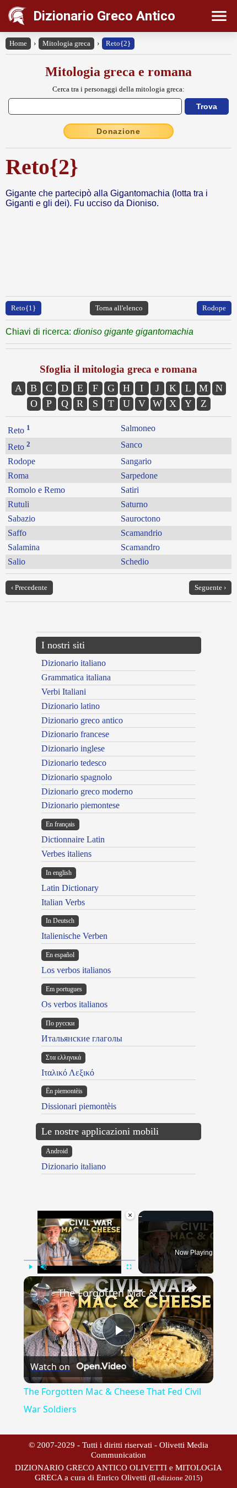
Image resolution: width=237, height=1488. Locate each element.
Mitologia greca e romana (118, 72)
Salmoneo (138, 428)
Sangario (136, 461)
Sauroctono (140, 518)
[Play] (30, 1267)
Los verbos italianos (76, 970)
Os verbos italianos (74, 1004)
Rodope (214, 308)
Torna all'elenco (119, 308)
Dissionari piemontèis (78, 1106)
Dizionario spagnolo (76, 777)
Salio (16, 561)
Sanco (131, 444)
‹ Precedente (29, 587)
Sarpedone (139, 475)
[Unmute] (43, 1267)
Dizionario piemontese (80, 805)
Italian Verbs (63, 902)
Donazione (118, 131)
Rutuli (18, 504)
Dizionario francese (75, 734)
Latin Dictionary (70, 888)
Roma (18, 475)
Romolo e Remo (36, 490)
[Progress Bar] (80, 1260)
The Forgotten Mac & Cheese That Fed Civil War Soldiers (117, 1292)
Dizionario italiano (73, 663)
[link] (41, 1294)
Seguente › (210, 587)
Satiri (130, 490)
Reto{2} (118, 43)
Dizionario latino (70, 706)
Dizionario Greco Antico (104, 16)
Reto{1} (23, 308)
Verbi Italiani (63, 691)
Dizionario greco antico (82, 720)
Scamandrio (141, 533)
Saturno (134, 504)
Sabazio (21, 518)
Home (18, 43)
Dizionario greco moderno (87, 791)
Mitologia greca (66, 43)
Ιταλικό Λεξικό (67, 1072)
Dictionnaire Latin (73, 839)
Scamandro (140, 547)
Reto (19, 430)
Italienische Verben (74, 936)
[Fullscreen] (129, 1267)
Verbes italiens (66, 853)
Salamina (24, 547)
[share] (191, 1288)
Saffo (17, 533)
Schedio (135, 561)
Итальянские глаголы (81, 1038)
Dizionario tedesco (73, 762)
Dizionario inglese (73, 748)
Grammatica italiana (76, 677)
